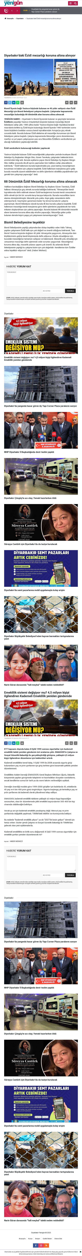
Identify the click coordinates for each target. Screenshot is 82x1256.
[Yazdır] (22, 102)
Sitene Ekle (58, 1239)
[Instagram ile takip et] (41, 1245)
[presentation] (12, 10)
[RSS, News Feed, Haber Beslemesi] (46, 1245)
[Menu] (70, 3)
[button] (67, 102)
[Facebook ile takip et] (35, 1245)
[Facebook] (6, 102)
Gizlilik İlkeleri (47, 1239)
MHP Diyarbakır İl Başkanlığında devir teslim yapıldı (45, 10)
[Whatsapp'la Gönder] (17, 102)
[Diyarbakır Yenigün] (13, 3)
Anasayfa (10, 18)
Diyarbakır (20, 18)
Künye (30, 1239)
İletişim (37, 1239)
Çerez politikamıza (51, 1254)
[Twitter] (10, 102)
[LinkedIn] (13, 102)
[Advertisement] (41, 38)
